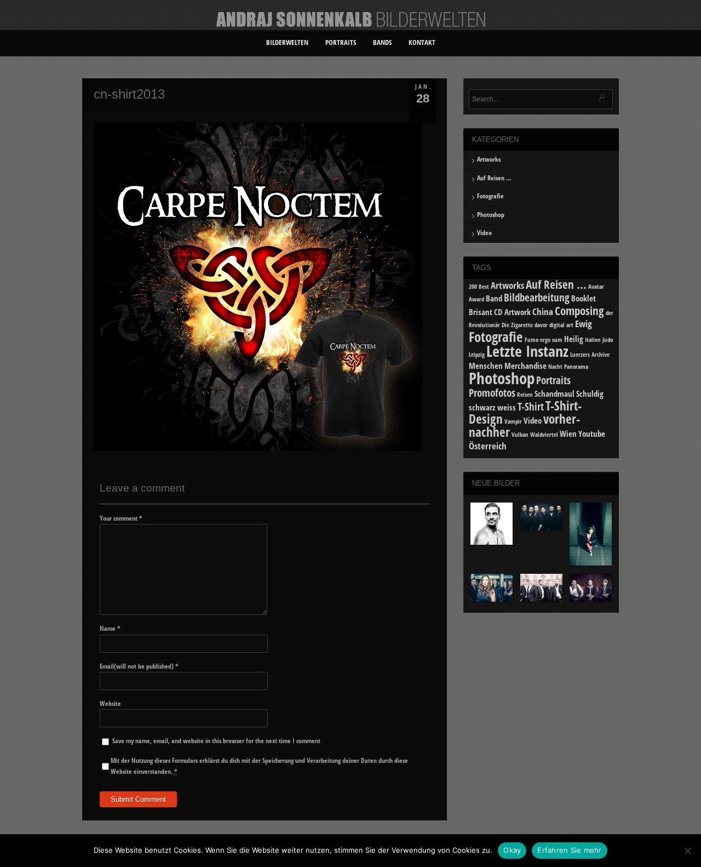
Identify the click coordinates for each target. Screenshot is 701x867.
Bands (382, 42)
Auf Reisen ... (556, 284)
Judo (607, 340)
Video (484, 232)
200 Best (479, 286)
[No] (687, 850)
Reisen (525, 394)
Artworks (489, 159)
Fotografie (490, 196)
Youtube (591, 433)
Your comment (121, 518)
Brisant (480, 311)
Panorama (576, 366)
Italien (593, 340)
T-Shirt (531, 406)
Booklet (583, 298)
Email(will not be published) (139, 666)
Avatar (596, 286)
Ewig (583, 323)
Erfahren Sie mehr (569, 850)
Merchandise (525, 365)
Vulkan (520, 434)
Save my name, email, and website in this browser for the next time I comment (216, 740)
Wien (568, 433)
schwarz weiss (492, 407)
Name (110, 628)
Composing (579, 310)
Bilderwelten (287, 42)
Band (494, 298)
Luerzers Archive (590, 354)
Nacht (555, 366)
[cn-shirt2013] (258, 448)
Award (476, 299)
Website (110, 703)
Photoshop (490, 214)
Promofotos (492, 392)
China (542, 311)
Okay (512, 850)
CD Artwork (512, 311)
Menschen (486, 365)
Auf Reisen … (494, 177)
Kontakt (422, 42)
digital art (561, 325)
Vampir (513, 421)
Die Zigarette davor (525, 325)
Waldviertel (544, 434)
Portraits (340, 42)
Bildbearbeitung (537, 297)
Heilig (573, 338)
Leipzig (477, 354)
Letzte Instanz (527, 350)
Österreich (488, 446)
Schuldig (590, 393)
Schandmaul (554, 393)
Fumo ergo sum (543, 340)
